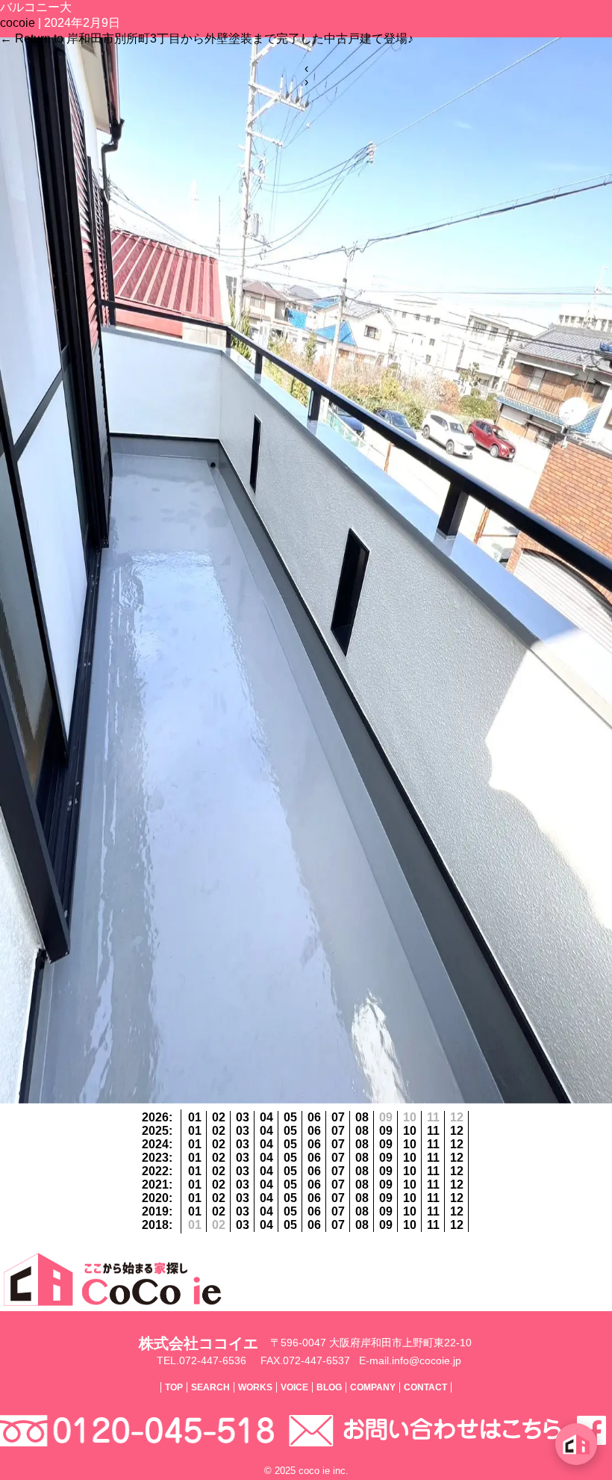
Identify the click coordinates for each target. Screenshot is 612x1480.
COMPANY (373, 1387)
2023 (155, 1157)
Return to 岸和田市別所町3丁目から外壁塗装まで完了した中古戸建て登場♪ (206, 38)
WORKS (255, 1387)
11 (433, 1130)
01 (195, 1117)
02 (218, 1117)
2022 (155, 1171)
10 (409, 1130)
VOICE (294, 1387)
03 (242, 1117)
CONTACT (425, 1387)
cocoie (17, 22)
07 (338, 1117)
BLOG (329, 1387)
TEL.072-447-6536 (201, 1360)
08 (362, 1117)
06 (314, 1117)
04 (266, 1117)
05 (290, 1117)
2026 (155, 1117)
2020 (155, 1198)
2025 (155, 1130)
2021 (155, 1184)
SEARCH (210, 1387)
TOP (174, 1387)
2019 (155, 1211)
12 (456, 1130)
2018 (155, 1225)
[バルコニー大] (306, 1099)
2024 (155, 1144)
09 (386, 1130)
